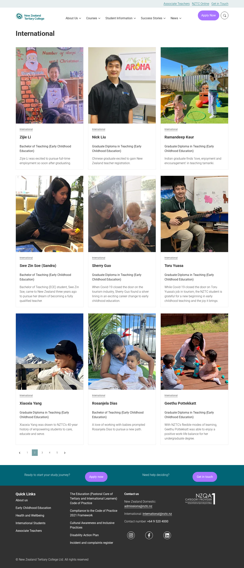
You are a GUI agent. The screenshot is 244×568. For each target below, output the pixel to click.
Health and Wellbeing (30, 515)
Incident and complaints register (91, 543)
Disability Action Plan (84, 535)
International (26, 129)
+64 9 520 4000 (157, 521)
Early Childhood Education (33, 508)
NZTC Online (200, 4)
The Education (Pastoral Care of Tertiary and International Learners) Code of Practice (93, 498)
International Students (30, 523)
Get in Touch (219, 4)
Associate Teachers (177, 4)
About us (22, 500)
